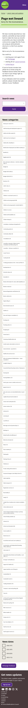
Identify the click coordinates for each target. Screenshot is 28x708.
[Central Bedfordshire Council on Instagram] (13, 689)
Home (3, 13)
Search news (8, 98)
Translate (4, 693)
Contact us (4, 692)
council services (20, 62)
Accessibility (4, 697)
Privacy (3, 695)
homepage (11, 59)
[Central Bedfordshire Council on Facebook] (10, 689)
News (2, 702)
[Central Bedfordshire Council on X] (16, 689)
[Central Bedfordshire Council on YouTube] (3, 689)
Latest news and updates (15, 13)
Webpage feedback (8, 666)
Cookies (3, 699)
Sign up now (6, 684)
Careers (3, 701)
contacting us (9, 64)
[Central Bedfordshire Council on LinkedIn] (6, 689)
